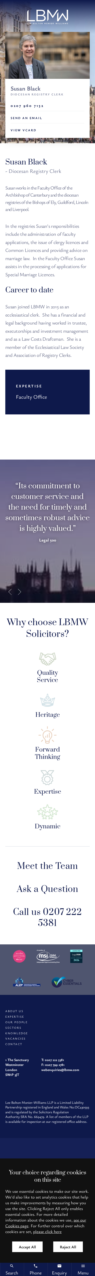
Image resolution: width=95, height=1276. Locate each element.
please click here (47, 1231)
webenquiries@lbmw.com (60, 1069)
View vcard (23, 130)
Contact (14, 1044)
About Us (14, 1011)
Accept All (27, 1246)
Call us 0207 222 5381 (47, 918)
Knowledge (16, 1033)
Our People (16, 1022)
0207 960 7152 (27, 105)
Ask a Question (47, 889)
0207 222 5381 (54, 1059)
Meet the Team (47, 866)
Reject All (68, 1246)
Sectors (13, 1028)
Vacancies (15, 1038)
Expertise (14, 1017)
